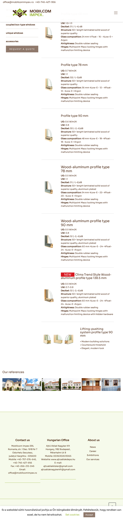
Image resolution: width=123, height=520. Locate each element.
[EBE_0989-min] (51, 384)
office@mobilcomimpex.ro (18, 2)
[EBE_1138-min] (31, 384)
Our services (92, 459)
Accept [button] (89, 514)
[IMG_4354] (111, 384)
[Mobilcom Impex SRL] (60, 13)
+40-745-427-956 (45, 2)
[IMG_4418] (91, 384)
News (93, 447)
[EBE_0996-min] (71, 384)
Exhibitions (93, 455)
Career (92, 451)
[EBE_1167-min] (11, 384)
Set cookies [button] (72, 514)
